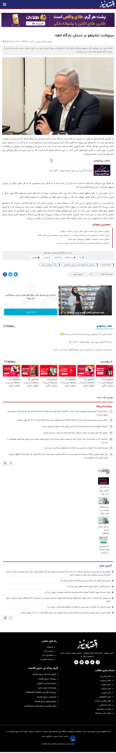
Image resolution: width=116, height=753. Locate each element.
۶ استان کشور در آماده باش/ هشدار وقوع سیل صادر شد (89, 586)
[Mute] (65, 313)
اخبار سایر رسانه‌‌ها (103, 713)
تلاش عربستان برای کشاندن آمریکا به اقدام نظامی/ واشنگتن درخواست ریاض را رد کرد (78, 592)
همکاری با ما (47, 655)
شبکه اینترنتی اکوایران (46, 683)
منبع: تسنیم (78, 274)
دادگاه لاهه (106, 264)
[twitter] (92, 662)
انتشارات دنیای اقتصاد (46, 697)
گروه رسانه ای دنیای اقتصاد (44, 674)
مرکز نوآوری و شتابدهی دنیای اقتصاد (40, 706)
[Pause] (61, 313)
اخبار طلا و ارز (105, 676)
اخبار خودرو (106, 692)
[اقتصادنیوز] (87, 644)
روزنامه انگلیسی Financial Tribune (41, 692)
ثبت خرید (30, 312)
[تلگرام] (16, 274)
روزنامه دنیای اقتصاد (47, 679)
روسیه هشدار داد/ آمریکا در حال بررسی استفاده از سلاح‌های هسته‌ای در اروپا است (76, 448)
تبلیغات (49, 647)
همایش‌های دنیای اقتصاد (45, 701)
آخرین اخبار (105, 566)
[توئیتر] (10, 274)
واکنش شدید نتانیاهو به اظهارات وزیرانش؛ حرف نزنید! (88, 239)
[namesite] (107, 4)
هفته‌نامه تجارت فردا (47, 688)
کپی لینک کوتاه (107, 274)
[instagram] (87, 662)
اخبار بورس (106, 684)
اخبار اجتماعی (105, 705)
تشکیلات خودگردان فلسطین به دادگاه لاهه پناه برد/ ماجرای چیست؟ (83, 243)
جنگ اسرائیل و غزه (49, 264)
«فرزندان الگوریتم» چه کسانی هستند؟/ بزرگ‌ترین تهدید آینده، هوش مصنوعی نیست (75, 426)
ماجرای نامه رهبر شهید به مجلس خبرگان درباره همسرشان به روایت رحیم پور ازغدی (76, 433)
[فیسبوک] (5, 274)
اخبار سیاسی (40, 41)
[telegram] (81, 662)
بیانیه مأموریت (46, 659)
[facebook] (98, 662)
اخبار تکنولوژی (105, 696)
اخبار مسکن (106, 688)
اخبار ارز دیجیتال (104, 709)
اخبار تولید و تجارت (102, 701)
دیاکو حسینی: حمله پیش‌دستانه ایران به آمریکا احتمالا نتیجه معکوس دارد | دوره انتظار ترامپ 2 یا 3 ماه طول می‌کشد (62, 420)
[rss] (76, 662)
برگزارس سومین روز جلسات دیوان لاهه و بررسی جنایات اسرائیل (84, 231)
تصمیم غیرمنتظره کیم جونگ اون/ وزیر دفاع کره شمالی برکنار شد (86, 580)
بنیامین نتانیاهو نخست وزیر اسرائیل (79, 264)
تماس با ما (48, 651)
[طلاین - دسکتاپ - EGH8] (58, 20)
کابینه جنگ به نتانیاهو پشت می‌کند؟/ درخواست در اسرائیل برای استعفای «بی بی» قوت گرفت (73, 235)
